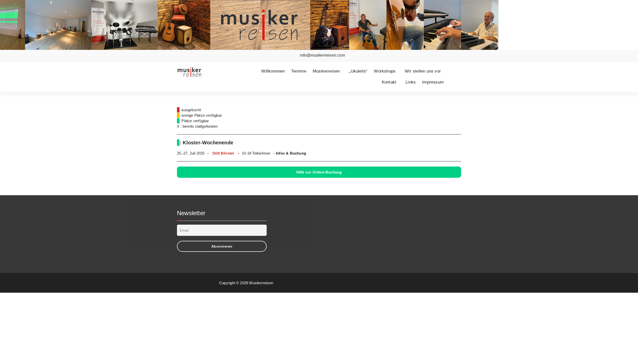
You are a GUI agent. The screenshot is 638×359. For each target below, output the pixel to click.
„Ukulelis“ (358, 71)
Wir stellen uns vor (423, 71)
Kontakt (389, 82)
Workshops (385, 71)
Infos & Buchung (291, 153)
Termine (298, 71)
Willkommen (273, 71)
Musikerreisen (326, 71)
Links (410, 82)
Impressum (433, 82)
